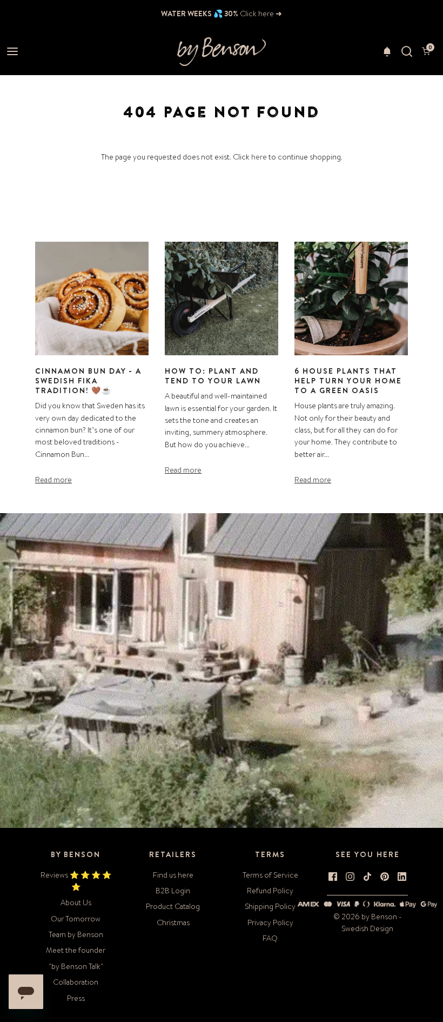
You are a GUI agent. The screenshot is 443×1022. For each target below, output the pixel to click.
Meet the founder (75, 950)
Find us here (173, 875)
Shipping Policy (270, 906)
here (259, 156)
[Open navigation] (12, 52)
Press (76, 998)
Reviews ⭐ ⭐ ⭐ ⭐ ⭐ (76, 881)
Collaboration (75, 982)
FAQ (270, 938)
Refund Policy (270, 890)
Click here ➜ (260, 13)
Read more (53, 479)
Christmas (173, 922)
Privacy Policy (270, 922)
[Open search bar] (406, 52)
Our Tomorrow (75, 918)
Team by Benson (76, 934)
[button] (387, 51)
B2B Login (173, 890)
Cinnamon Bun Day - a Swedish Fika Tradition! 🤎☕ (88, 381)
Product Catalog (173, 906)
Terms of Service (270, 875)
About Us (76, 902)
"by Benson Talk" (76, 966)
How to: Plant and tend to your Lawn (213, 376)
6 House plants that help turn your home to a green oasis (348, 381)
